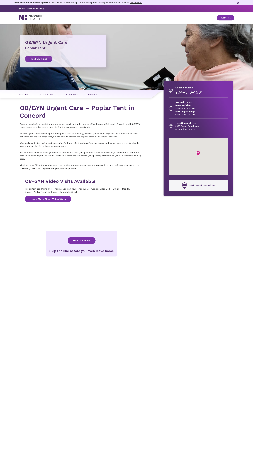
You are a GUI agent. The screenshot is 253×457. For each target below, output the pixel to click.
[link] (63, 59)
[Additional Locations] (198, 185)
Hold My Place (81, 240)
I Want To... (227, 18)
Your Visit (23, 94)
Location (92, 94)
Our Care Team (46, 94)
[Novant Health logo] (31, 19)
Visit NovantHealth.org (33, 8)
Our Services (71, 94)
